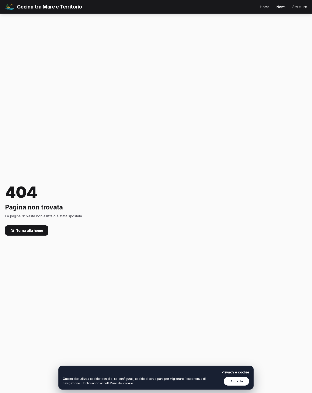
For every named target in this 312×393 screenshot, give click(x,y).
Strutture (299, 7)
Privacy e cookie (235, 372)
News (280, 7)
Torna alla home (29, 230)
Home (265, 7)
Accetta (236, 381)
